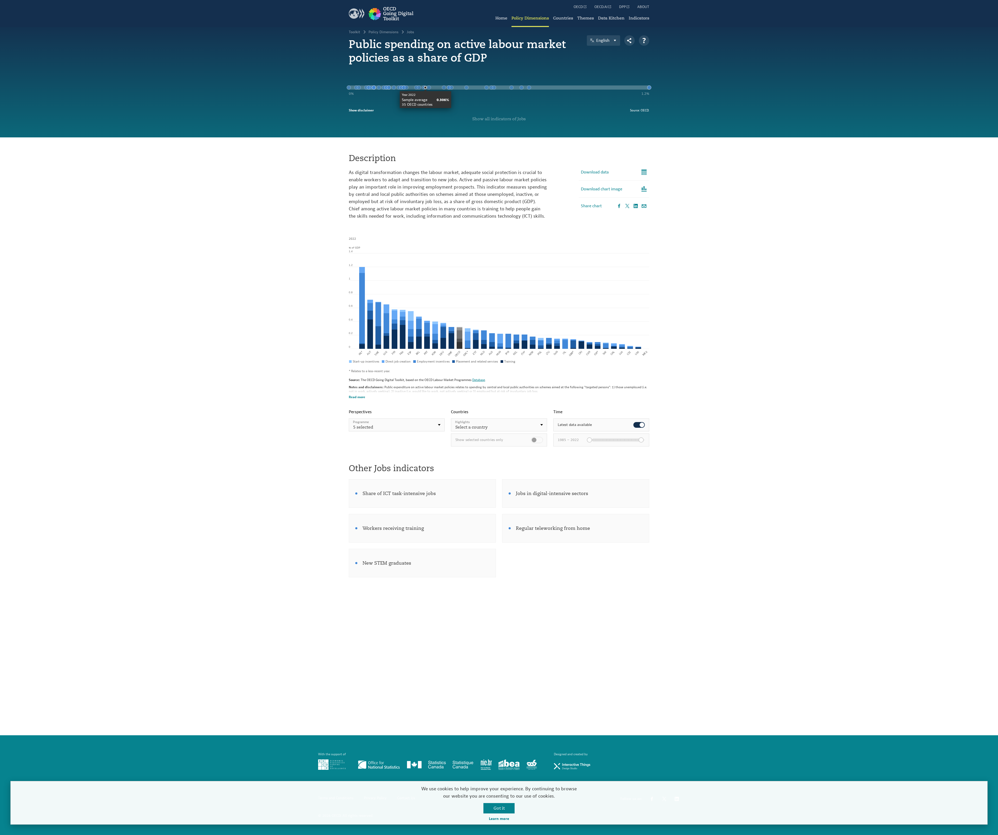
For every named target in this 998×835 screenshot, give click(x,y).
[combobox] (397, 424)
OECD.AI (601, 7)
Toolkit (354, 32)
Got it (499, 808)
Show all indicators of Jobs (499, 119)
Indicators (639, 18)
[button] (397, 424)
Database (478, 380)
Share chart (591, 206)
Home (501, 18)
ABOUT (643, 7)
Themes (585, 18)
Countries (563, 18)
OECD (578, 7)
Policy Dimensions (530, 18)
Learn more (499, 819)
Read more (357, 397)
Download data (595, 172)
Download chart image (601, 189)
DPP (622, 7)
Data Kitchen (611, 18)
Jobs (410, 32)
